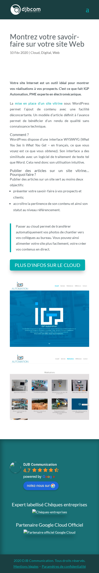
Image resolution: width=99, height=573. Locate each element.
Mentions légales (25, 566)
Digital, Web (50, 52)
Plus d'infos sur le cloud (47, 265)
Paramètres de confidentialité (64, 566)
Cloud (35, 52)
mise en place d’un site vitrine (39, 103)
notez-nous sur (38, 485)
